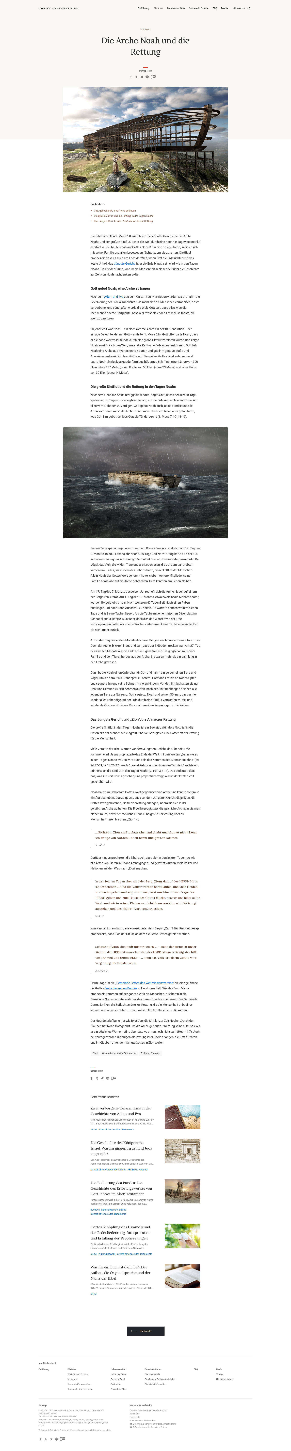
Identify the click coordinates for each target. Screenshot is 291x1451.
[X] (136, 77)
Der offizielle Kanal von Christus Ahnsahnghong (154, 1424)
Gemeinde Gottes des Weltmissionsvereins (144, 983)
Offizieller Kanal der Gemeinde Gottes (150, 1427)
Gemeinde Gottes (198, 8)
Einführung (144, 8)
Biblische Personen (150, 1053)
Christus (158, 8)
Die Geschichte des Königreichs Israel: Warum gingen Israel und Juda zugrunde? (121, 1148)
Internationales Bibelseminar (143, 1420)
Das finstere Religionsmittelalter (160, 1379)
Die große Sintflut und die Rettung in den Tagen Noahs (124, 215)
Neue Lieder (135, 1417)
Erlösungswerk (110, 1209)
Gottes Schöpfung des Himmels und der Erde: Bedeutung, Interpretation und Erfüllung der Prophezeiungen (121, 1232)
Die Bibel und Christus (78, 1374)
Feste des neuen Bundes (121, 988)
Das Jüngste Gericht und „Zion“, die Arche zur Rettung (123, 221)
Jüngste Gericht (124, 263)
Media (224, 8)
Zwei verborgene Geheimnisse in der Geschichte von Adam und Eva (121, 1111)
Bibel (95, 1053)
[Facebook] (131, 77)
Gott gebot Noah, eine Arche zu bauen (115, 210)
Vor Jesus (145, 29)
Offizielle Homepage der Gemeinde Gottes (148, 1410)
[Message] (153, 77)
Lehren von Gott (176, 8)
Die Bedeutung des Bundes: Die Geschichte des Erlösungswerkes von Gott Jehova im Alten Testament (121, 1188)
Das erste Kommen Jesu (79, 1384)
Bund (123, 1209)
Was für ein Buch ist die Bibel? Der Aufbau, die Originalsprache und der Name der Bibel (121, 1273)
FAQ (215, 8)
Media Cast (135, 1414)
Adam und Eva (113, 296)
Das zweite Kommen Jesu (80, 1389)
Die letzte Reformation (155, 1384)
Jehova (96, 1209)
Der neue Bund (118, 1379)
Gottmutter (116, 1384)
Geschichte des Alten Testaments (119, 1053)
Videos (219, 1374)
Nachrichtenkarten (225, 1379)
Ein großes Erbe (118, 1389)
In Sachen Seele (118, 1374)
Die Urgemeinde (152, 1374)
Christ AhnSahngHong (59, 8)
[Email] (141, 77)
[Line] (147, 77)
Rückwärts (145, 1331)
